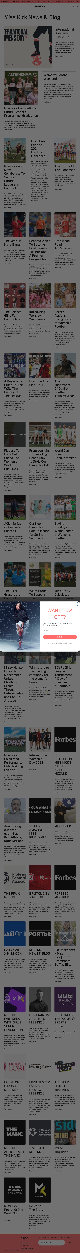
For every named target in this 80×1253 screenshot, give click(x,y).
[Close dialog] (77, 604)
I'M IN (59, 637)
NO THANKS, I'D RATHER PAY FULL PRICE (60, 643)
